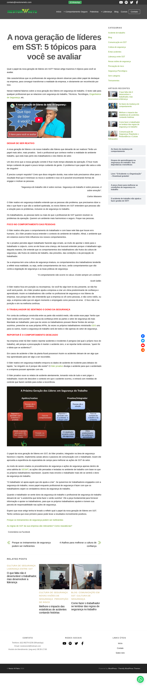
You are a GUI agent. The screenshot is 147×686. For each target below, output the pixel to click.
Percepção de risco (116, 66)
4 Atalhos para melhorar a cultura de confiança (78, 544)
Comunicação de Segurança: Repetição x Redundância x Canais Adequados (123, 135)
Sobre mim (120, 653)
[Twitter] (143, 340)
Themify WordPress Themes (129, 668)
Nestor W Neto (14, 668)
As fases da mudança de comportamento (129, 105)
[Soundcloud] (143, 350)
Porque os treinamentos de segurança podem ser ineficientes (35, 520)
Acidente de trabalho (116, 33)
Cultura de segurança (21, 565)
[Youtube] (143, 345)
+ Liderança (106, 12)
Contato (134, 12)
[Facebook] (143, 336)
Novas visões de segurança (119, 61)
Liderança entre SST (20, 569)
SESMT (24, 469)
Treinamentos (113, 81)
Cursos (124, 12)
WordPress (112, 668)
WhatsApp (76, 2)
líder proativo (57, 366)
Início (58, 12)
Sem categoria (114, 76)
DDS (94, 325)
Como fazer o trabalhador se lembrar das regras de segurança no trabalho (85, 606)
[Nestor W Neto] (22, 13)
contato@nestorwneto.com (19, 2)
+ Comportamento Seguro (76, 12)
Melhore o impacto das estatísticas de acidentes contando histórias (53, 609)
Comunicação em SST (117, 42)
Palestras (94, 12)
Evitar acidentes (114, 52)
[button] (140, 679)
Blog (116, 12)
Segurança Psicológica (117, 71)
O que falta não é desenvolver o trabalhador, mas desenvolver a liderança (22, 577)
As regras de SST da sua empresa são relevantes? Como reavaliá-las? (39, 526)
